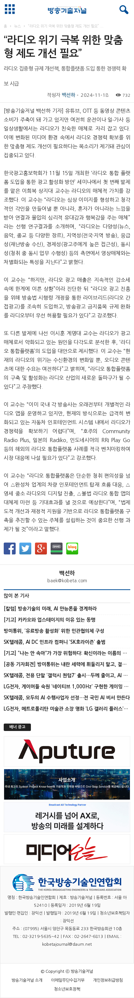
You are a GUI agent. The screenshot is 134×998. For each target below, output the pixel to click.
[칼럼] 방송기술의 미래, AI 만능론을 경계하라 (50, 608)
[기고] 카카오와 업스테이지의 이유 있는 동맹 (49, 619)
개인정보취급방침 (108, 980)
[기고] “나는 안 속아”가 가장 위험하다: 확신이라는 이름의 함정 (67, 653)
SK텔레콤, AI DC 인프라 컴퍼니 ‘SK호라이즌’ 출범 (54, 642)
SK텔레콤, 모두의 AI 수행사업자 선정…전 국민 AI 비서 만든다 (67, 697)
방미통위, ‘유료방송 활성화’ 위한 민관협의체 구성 (54, 631)
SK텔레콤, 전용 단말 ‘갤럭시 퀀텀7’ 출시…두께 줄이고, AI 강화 (68, 675)
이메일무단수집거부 (67, 980)
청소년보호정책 (67, 989)
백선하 (68, 95)
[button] (122, 10)
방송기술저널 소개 (27, 980)
